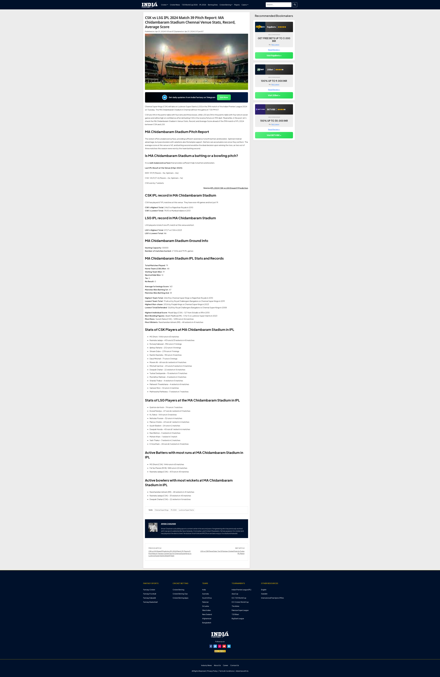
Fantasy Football (149, 594)
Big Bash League (238, 618)
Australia (205, 594)
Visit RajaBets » (274, 55)
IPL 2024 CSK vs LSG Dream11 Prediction (229, 188)
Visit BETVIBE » (274, 135)
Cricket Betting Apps (180, 598)
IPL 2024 (174, 510)
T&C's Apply (275, 44)
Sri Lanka (205, 606)
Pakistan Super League (240, 610)
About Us (217, 665)
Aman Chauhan (168, 524)
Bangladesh (206, 623)
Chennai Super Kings (162, 510)
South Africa (207, 598)
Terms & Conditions (226, 671)
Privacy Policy (212, 671)
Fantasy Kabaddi (149, 598)
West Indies (206, 610)
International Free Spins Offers (272, 598)
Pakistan (205, 602)
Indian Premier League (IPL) (241, 590)
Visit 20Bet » (274, 95)
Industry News (206, 665)
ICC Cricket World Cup (240, 602)
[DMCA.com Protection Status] (220, 651)
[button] (210, 646)
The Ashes (235, 606)
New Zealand (207, 614)
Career (225, 665)
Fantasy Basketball (150, 602)
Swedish (264, 594)
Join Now (224, 97)
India (204, 590)
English (263, 590)
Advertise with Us (242, 671)
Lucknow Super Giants (186, 510)
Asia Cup (235, 594)
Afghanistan (206, 618)
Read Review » (274, 50)
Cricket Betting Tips (180, 594)
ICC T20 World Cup (239, 598)
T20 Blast (235, 614)
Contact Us (234, 665)
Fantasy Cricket (149, 590)
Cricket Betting (178, 590)
